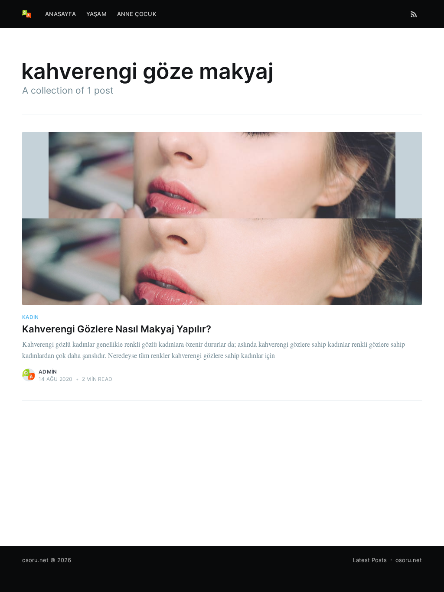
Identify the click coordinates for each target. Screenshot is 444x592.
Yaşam (96, 13)
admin (48, 371)
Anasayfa (60, 13)
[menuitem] (60, 14)
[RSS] (414, 14)
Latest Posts (370, 559)
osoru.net (35, 559)
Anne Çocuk (137, 13)
